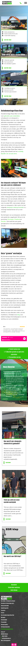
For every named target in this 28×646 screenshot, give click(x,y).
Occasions (14, 585)
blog (18, 314)
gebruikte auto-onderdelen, (12, 116)
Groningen (10, 219)
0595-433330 (4, 636)
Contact (2, 612)
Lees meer (8, 462)
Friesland (17, 219)
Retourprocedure (4, 624)
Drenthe (3, 221)
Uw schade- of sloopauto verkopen (8, 601)
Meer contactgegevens (5, 640)
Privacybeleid (3, 622)
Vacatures (3, 610)
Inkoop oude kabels (5, 605)
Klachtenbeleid (4, 619)
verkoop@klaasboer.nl (6, 638)
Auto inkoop (14, 590)
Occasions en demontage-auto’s (7, 603)
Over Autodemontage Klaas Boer (7, 615)
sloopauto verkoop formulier (15, 207)
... (17, 459)
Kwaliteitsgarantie (4, 608)
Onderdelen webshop (14, 587)
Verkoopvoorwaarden (5, 627)
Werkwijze (3, 617)
